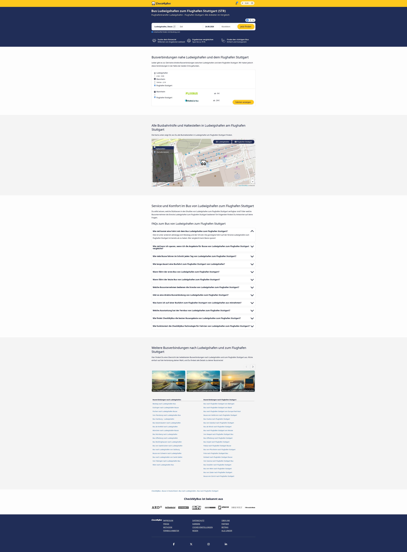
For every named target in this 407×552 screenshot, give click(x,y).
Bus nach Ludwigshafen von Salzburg (166, 449)
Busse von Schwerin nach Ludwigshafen (167, 453)
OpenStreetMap (243, 185)
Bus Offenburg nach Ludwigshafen (165, 438)
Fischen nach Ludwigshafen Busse (165, 411)
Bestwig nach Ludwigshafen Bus (164, 404)
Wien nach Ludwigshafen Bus (163, 465)
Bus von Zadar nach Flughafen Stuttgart (218, 472)
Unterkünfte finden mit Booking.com (166, 32)
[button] (203, 162)
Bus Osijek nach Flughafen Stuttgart (216, 442)
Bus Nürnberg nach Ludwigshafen (165, 434)
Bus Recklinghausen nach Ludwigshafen (167, 442)
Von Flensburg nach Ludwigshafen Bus (167, 415)
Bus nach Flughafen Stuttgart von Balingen (219, 404)
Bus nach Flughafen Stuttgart (207, 491)
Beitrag (225, 527)
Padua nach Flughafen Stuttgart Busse (217, 446)
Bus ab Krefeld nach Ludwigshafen (165, 427)
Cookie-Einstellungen (202, 527)
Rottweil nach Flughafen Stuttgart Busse (218, 457)
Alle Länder (227, 531)
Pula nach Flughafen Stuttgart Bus (216, 453)
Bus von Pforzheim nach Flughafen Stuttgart (219, 449)
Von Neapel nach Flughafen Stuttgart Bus (218, 434)
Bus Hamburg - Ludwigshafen (163, 419)
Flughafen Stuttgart (244, 142)
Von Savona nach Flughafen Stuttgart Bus (218, 461)
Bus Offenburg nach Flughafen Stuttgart (218, 438)
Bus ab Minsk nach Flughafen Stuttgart (217, 427)
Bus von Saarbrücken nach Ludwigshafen (167, 446)
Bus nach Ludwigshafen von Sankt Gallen (167, 457)
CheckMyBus (156, 491)
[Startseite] (161, 3)
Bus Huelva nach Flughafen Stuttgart (217, 419)
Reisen (195, 531)
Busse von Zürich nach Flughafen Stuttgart (219, 476)
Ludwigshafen (223, 142)
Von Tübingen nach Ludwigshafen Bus (166, 461)
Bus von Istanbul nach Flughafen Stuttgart (219, 423)
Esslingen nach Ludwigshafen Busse (166, 408)
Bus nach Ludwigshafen (187, 491)
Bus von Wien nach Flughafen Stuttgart (218, 469)
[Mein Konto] (236, 3)
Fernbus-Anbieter (171, 531)
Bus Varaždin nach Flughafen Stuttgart (217, 465)
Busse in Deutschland (170, 491)
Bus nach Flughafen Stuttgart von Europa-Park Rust (222, 411)
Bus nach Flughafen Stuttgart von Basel (218, 408)
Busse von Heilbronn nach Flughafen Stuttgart (220, 415)
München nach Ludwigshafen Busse (166, 430)
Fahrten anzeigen (243, 102)
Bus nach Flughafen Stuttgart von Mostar (218, 430)
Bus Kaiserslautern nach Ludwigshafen (167, 423)
